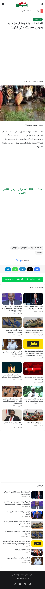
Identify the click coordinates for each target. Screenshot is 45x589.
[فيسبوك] (37, 269)
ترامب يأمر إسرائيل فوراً (22, 550)
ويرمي (14, 248)
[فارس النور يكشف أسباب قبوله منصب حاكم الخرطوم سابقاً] (33, 391)
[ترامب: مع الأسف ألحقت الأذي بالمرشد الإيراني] (37, 515)
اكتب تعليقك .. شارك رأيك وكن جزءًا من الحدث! (22, 279)
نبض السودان (37, 81)
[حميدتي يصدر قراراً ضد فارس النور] (12, 415)
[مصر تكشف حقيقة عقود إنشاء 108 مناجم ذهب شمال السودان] (12, 367)
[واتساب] (15, 269)
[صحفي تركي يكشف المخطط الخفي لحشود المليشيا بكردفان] (33, 322)
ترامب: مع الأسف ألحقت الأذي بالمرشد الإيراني (26, 11)
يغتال (39, 253)
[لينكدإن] (22, 269)
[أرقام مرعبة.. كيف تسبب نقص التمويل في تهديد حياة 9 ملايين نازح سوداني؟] (12, 391)
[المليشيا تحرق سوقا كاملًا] (33, 415)
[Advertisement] (22, 55)
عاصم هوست (20, 578)
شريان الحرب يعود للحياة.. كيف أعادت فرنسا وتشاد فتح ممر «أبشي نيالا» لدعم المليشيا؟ (33, 353)
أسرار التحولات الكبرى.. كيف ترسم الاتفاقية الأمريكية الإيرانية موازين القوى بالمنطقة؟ (12, 309)
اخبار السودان (38, 19)
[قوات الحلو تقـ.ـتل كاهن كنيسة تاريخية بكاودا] (33, 368)
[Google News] (22, 260)
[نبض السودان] (22, 4)
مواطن (23, 248)
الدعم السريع (36, 248)
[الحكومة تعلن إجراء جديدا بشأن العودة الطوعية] (12, 344)
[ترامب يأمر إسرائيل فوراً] (37, 552)
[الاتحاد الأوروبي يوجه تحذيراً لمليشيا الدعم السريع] (12, 322)
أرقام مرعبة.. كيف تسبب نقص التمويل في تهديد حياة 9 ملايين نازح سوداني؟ (12, 401)
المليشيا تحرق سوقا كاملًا (35, 423)
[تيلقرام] (8, 269)
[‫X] (30, 269)
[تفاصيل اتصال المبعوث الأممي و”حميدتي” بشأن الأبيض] (33, 299)
